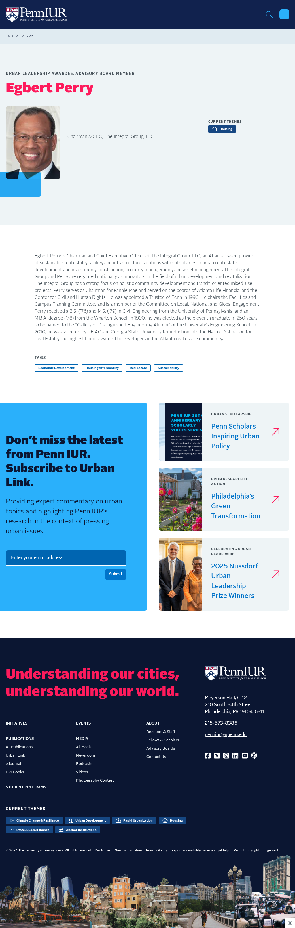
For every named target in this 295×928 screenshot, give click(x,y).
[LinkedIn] (235, 756)
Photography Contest (95, 780)
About (153, 723)
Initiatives (16, 723)
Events (83, 723)
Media (82, 739)
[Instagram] (226, 756)
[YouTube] (245, 756)
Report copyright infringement (256, 850)
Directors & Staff (160, 732)
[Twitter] (217, 756)
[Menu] (284, 14)
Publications (20, 739)
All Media (84, 747)
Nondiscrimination (128, 850)
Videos (82, 772)
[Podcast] (254, 756)
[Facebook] (208, 756)
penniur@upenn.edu (226, 734)
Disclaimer (102, 850)
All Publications (19, 747)
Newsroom (85, 755)
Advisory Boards (160, 748)
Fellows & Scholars (162, 740)
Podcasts (84, 764)
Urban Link (15, 755)
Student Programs (26, 787)
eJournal (13, 764)
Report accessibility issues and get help (200, 850)
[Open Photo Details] (290, 923)
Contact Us (156, 757)
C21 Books (15, 772)
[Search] (269, 14)
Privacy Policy (156, 850)
